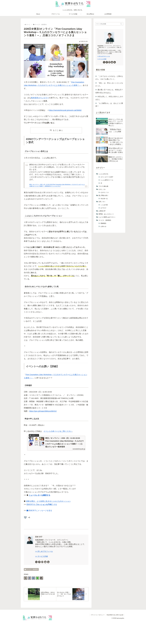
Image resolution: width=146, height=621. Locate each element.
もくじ (55, 130)
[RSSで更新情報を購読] (48, 562)
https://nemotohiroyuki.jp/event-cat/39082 (65, 110)
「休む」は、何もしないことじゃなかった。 (109, 84)
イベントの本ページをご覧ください (58, 431)
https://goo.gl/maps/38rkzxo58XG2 (43, 411)
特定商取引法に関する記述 (115, 615)
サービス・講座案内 (32, 569)
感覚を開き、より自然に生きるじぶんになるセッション (48, 501)
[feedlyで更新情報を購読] (45, 562)
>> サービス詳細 (41, 556)
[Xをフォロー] (36, 562)
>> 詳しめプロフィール (44, 551)
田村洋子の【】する (42, 504)
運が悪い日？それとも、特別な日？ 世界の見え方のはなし (109, 91)
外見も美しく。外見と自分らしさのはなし (109, 98)
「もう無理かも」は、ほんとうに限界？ (109, 104)
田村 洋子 (38, 537)
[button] (41, 578)
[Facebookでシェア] (29, 578)
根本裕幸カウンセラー (40, 98)
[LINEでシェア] (37, 578)
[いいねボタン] (25, 517)
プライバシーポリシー (98, 615)
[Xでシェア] (25, 578)
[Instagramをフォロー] (42, 562)
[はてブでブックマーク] (33, 578)
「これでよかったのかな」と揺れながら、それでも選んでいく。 (109, 77)
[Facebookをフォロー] (39, 562)
